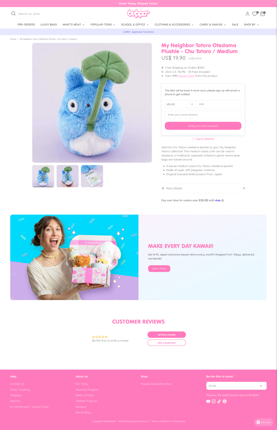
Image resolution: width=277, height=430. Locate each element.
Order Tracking (20, 389)
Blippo (112, 421)
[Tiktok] (219, 401)
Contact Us (17, 383)
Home (13, 39)
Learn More (159, 268)
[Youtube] (208, 401)
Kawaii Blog (83, 412)
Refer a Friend (85, 395)
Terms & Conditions (160, 421)
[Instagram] (214, 401)
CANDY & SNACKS (211, 24)
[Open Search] (13, 13)
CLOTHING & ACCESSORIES (173, 24)
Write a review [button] (167, 334)
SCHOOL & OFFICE (133, 24)
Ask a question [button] (167, 342)
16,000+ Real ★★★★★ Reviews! (139, 31)
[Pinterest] (225, 401)
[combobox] (30, 13)
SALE (235, 24)
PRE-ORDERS (26, 24)
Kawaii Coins (186, 75)
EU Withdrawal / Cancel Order (29, 406)
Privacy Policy (178, 421)
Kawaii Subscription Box (156, 383)
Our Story (82, 383)
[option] (138, 32)
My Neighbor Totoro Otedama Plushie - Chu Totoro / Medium (48, 39)
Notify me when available (203, 125)
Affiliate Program (87, 401)
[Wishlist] (254, 14)
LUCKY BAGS (49, 24)
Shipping (15, 395)
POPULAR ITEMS (102, 24)
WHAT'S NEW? (72, 24)
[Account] (247, 14)
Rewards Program (87, 389)
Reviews (81, 406)
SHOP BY (250, 24)
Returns (15, 401)
